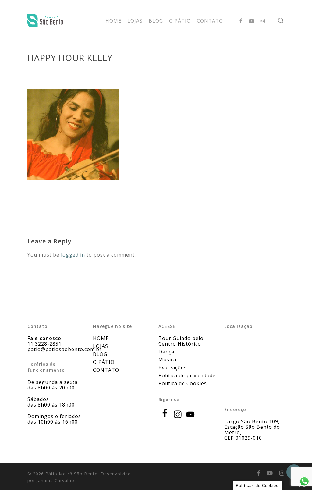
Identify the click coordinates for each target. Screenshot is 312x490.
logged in (73, 254)
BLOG (100, 354)
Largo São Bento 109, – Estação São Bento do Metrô (254, 427)
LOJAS (100, 346)
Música (167, 359)
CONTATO (106, 370)
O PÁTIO (104, 362)
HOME (101, 338)
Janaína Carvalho (55, 480)
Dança (166, 351)
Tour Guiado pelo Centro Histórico (181, 341)
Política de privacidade (187, 375)
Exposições (172, 367)
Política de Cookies (182, 383)
